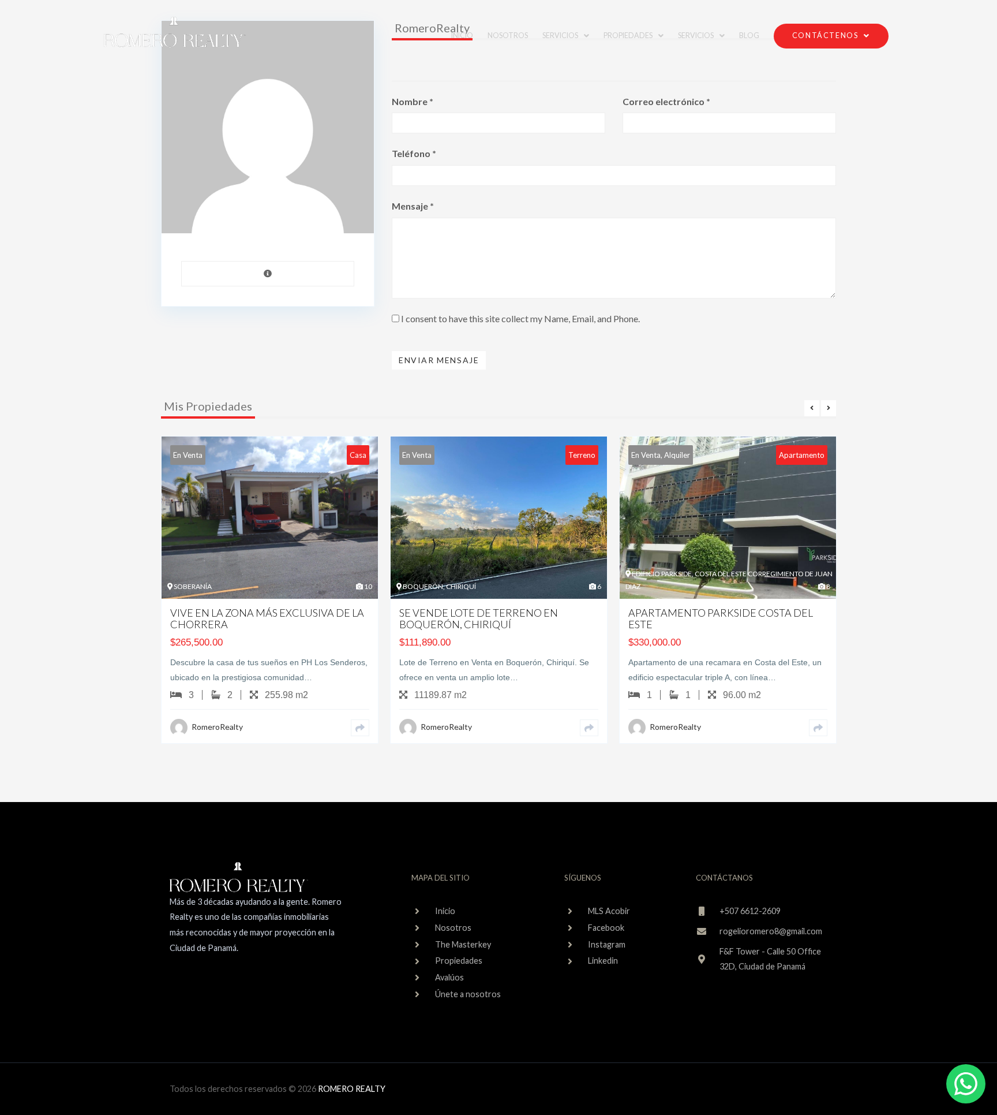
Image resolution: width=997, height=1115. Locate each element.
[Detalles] (360, 727)
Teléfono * (414, 153)
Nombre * (412, 101)
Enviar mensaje (439, 360)
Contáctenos (825, 35)
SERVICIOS (560, 35)
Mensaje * (413, 205)
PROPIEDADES (628, 35)
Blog (749, 35)
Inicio (462, 35)
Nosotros (508, 35)
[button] (565, 36)
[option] (269, 598)
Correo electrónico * (666, 101)
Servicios (696, 35)
